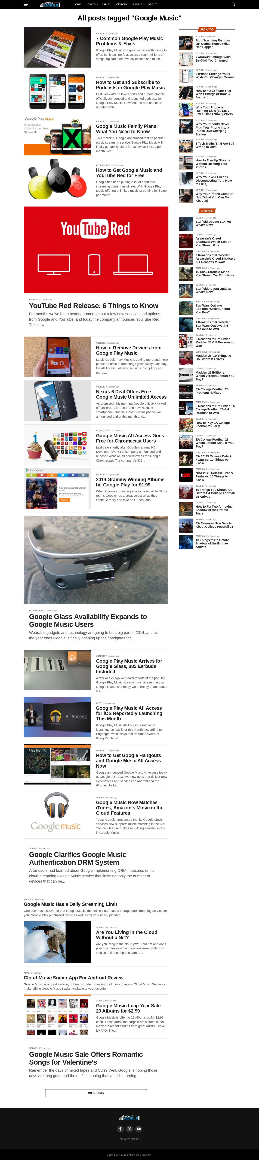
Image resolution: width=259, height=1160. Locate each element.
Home (77, 4)
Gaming (137, 4)
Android (121, 4)
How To (91, 4)
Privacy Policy (129, 1139)
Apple (106, 4)
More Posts (96, 1093)
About (152, 4)
